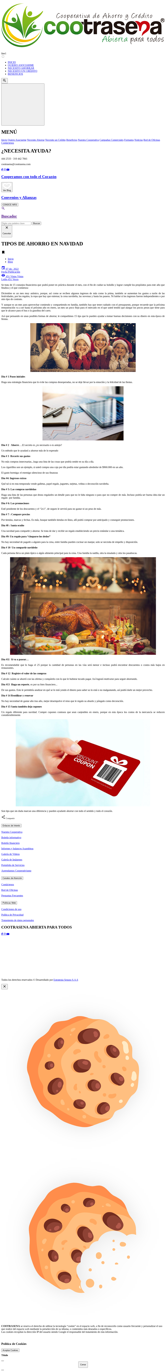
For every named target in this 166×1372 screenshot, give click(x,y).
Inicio (11, 258)
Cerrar (83, 1364)
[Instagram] (5, 169)
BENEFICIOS (15, 74)
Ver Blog (7, 190)
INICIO (12, 62)
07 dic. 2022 (10, 270)
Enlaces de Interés (11, 825)
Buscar (36, 223)
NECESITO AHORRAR (21, 68)
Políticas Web (9, 903)
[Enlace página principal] (83, 25)
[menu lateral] (22, 104)
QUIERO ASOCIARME (21, 65)
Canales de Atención (12, 878)
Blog (10, 261)
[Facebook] (2, 169)
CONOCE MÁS (10, 204)
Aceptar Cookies (10, 1350)
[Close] (2, 1360)
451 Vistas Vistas (12, 278)
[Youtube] (7, 169)
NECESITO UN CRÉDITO (22, 71)
